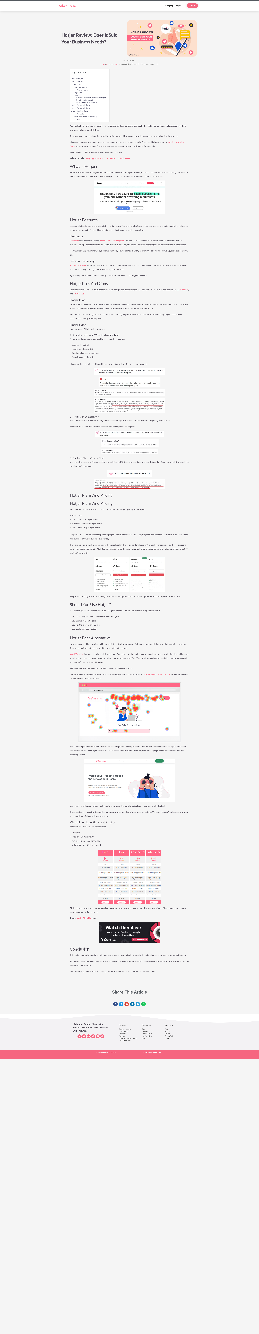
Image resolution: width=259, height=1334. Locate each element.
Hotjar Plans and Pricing (80, 105)
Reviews (114, 64)
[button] (115, 1004)
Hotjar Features (77, 81)
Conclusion (75, 119)
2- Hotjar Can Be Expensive (85, 100)
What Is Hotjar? (77, 79)
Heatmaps (77, 84)
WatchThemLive (84, 918)
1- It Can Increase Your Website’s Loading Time (91, 97)
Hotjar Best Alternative (80, 114)
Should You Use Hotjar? (80, 111)
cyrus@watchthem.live (152, 1052)
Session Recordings (80, 87)
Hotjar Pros (78, 93)
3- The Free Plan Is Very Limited (86, 102)
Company (169, 6)
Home (102, 64)
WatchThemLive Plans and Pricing (85, 117)
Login (178, 6)
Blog (108, 64)
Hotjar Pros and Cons (79, 90)
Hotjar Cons (78, 95)
